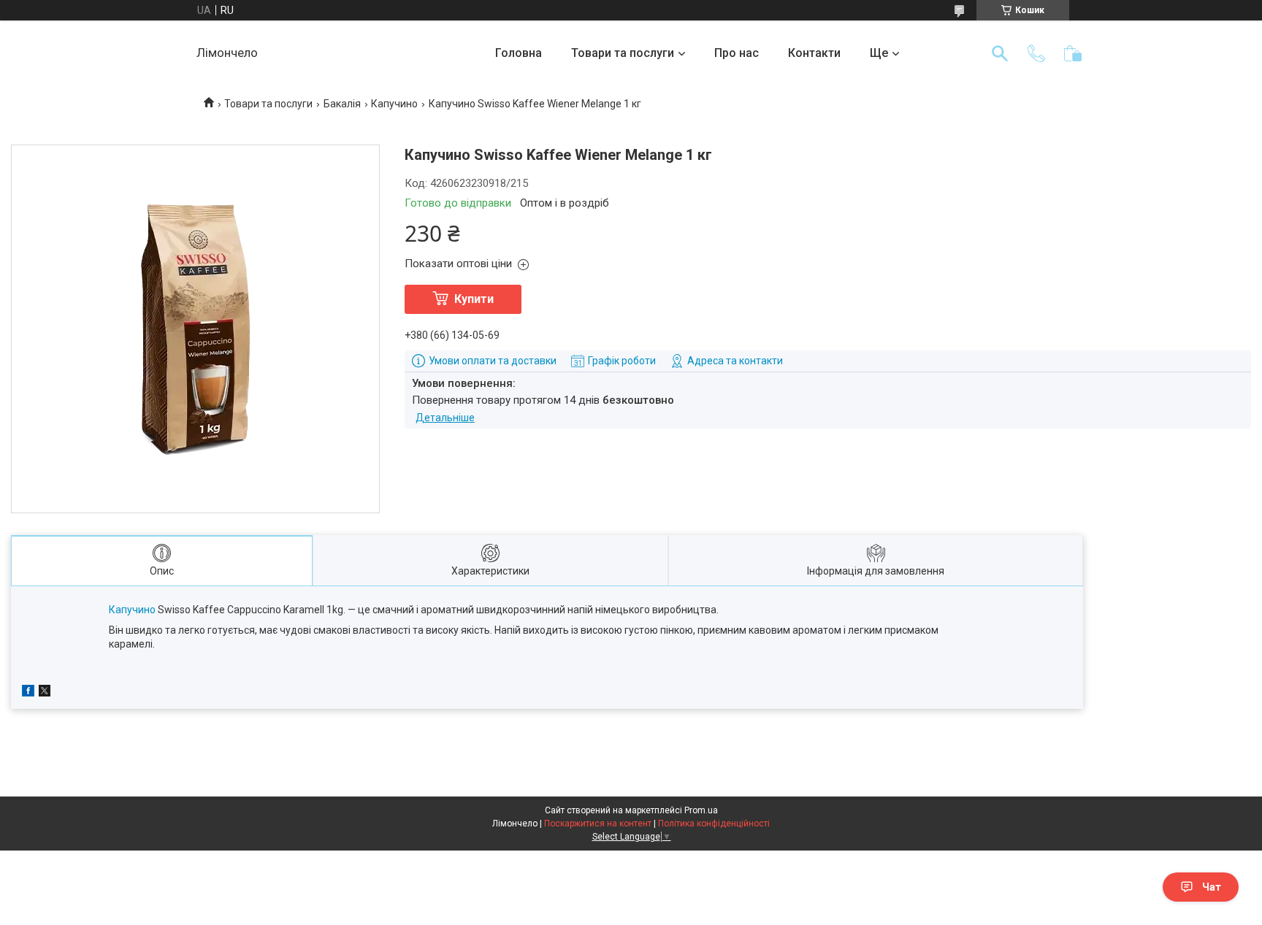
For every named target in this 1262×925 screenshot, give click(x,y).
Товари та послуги (622, 53)
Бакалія (342, 104)
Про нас (736, 53)
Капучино (394, 104)
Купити (474, 299)
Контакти (814, 53)
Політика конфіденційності (714, 823)
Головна (518, 53)
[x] (44, 693)
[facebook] (28, 693)
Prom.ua (701, 810)
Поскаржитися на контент (597, 823)
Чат (1211, 887)
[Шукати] (999, 53)
